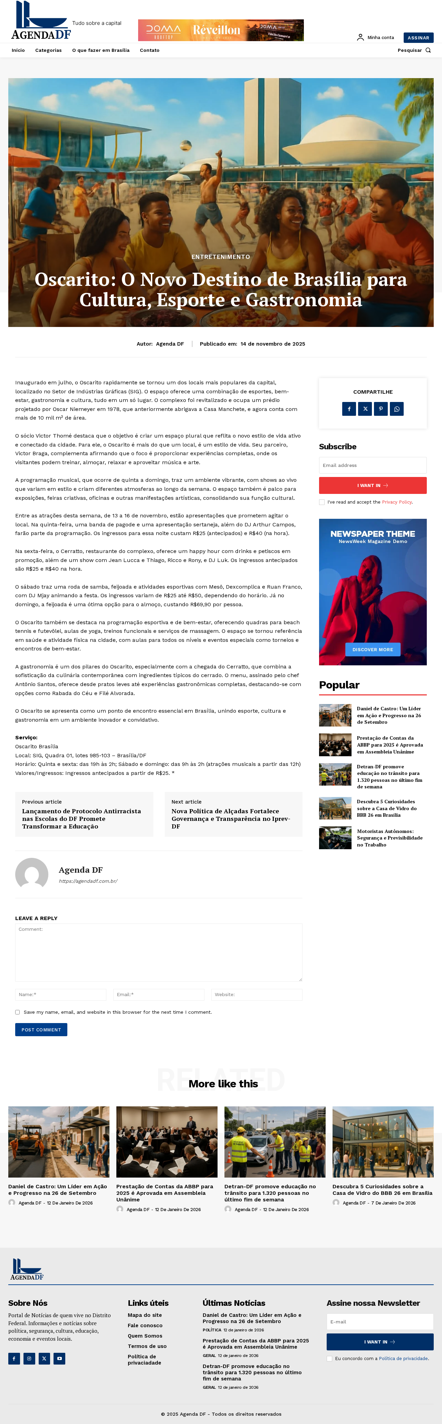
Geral (209, 1355)
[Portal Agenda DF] (41, 20)
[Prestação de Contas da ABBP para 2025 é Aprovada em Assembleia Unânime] (335, 744)
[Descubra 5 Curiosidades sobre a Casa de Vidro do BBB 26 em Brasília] (335, 808)
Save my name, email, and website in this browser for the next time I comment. (118, 1012)
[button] (416, 50)
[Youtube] (59, 1359)
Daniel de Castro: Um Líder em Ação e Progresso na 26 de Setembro (389, 715)
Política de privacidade (403, 1358)
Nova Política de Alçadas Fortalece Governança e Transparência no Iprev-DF (231, 818)
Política (212, 1330)
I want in (369, 485)
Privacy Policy (397, 502)
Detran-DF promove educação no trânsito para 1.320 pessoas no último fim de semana (389, 776)
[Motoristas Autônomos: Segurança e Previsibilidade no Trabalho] (335, 837)
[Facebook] (349, 409)
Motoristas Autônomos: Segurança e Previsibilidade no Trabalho (390, 838)
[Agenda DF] (31, 874)
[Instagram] (29, 1359)
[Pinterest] (381, 409)
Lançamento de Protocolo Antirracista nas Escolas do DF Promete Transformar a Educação (81, 818)
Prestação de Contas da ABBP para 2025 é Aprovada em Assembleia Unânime (390, 744)
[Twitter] (365, 409)
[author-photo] (12, 1203)
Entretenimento (221, 257)
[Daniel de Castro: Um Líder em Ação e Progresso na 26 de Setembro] (335, 715)
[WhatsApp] (397, 409)
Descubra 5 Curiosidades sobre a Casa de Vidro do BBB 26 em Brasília (387, 808)
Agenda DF (170, 344)
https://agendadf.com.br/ (88, 881)
